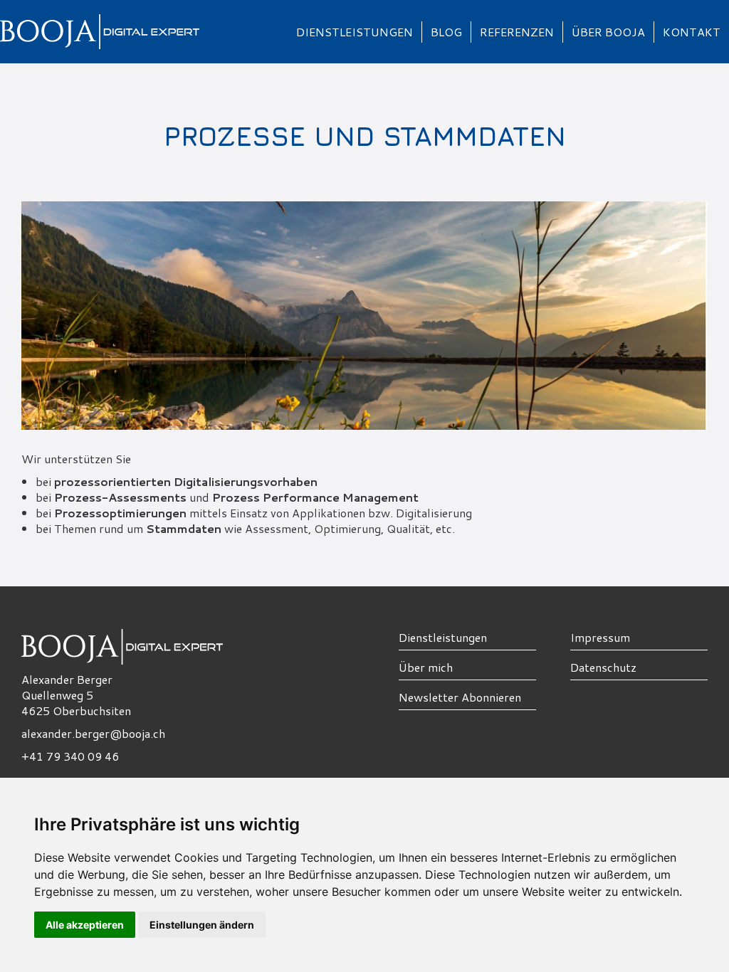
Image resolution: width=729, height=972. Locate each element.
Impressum (600, 637)
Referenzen (517, 31)
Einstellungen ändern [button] (202, 925)
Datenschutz (603, 667)
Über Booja (608, 31)
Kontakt (691, 31)
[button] (355, 32)
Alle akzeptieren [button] (85, 925)
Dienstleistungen (354, 31)
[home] (144, 31)
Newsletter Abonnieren (460, 697)
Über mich (426, 667)
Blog (446, 31)
